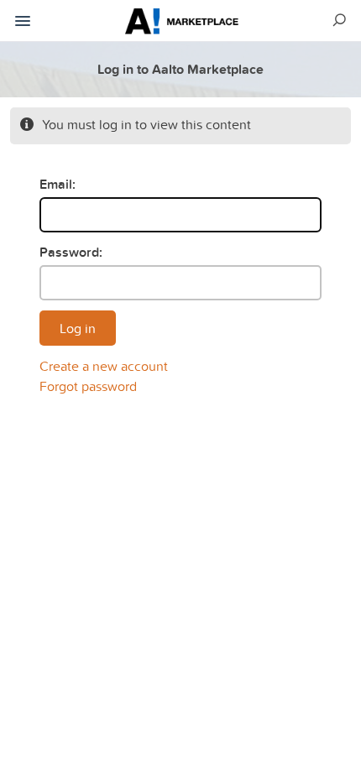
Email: (57, 184)
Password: (70, 252)
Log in (78, 328)
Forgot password (88, 386)
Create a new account (103, 366)
